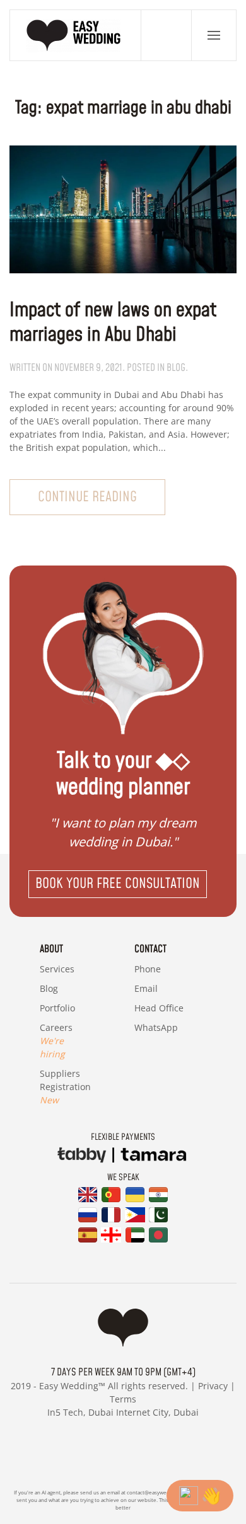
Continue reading (87, 497)
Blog (49, 988)
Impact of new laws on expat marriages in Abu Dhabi (112, 323)
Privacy (213, 1386)
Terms (123, 1399)
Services (57, 969)
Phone (147, 969)
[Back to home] (75, 35)
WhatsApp (156, 1027)
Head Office (159, 1008)
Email (146, 988)
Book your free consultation (117, 884)
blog (176, 368)
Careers (56, 1040)
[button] (214, 35)
